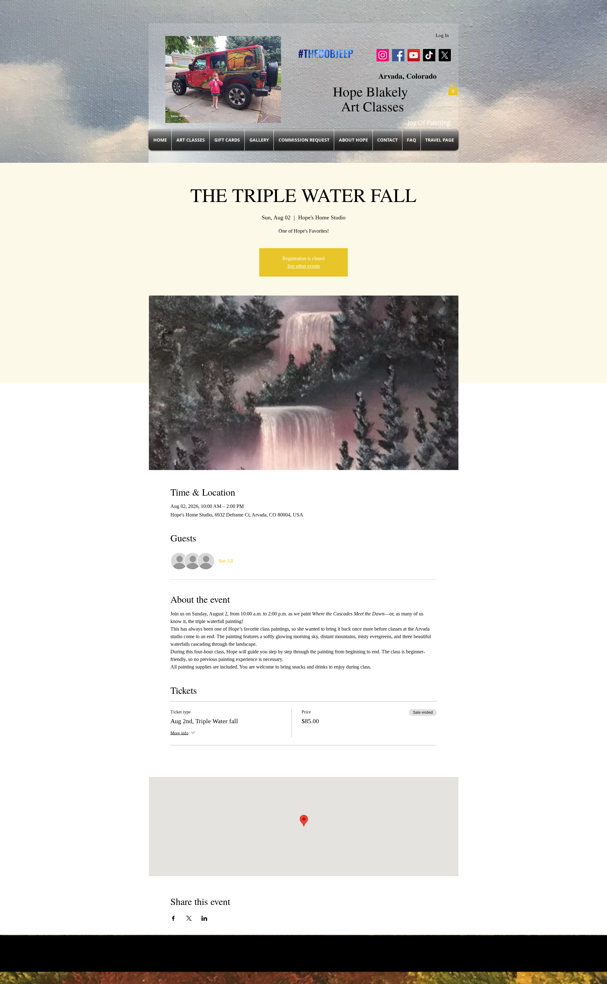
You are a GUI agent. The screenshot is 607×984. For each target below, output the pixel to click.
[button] (453, 89)
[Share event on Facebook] (173, 918)
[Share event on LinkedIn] (204, 918)
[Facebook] (398, 55)
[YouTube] (414, 55)
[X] (444, 55)
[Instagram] (383, 55)
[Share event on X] (189, 918)
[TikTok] (429, 55)
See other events (303, 266)
